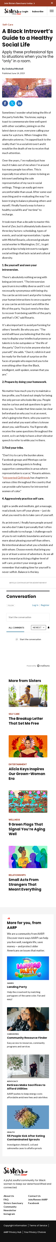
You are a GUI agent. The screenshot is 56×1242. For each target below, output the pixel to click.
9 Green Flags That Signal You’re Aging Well (27, 829)
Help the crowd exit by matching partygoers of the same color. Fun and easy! (26, 995)
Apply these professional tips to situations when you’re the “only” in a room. (27, 56)
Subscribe (37, 11)
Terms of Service (38, 1225)
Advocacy (12, 1081)
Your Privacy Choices (35, 1232)
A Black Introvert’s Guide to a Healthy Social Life (27, 38)
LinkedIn (19, 103)
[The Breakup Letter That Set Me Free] (28, 696)
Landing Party (17, 987)
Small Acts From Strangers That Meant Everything (25, 884)
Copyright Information (15, 1225)
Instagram (9, 1213)
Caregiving (13, 1034)
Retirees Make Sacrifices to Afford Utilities (26, 1086)
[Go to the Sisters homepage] (7, 12)
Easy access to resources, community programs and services (26, 1044)
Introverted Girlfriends (16, 477)
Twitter (12, 103)
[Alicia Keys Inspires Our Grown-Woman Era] (28, 746)
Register (45, 605)
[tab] (16, 627)
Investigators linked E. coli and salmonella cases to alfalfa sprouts (24, 1146)
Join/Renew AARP (38, 1199)
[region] (28, 634)
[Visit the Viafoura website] (43, 665)
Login (25, 11)
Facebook (5, 103)
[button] (52, 11)
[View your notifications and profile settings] (48, 627)
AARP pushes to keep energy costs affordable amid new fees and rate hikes (27, 1095)
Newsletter (10, 1210)
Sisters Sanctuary (13, 1203)
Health (11, 1132)
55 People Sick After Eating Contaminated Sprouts (26, 1137)
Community (10, 1206)
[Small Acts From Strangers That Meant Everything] (28, 857)
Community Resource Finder (27, 1038)
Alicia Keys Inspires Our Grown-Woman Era (27, 774)
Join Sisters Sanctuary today (18, 3)
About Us (9, 1195)
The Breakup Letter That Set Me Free (26, 721)
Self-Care (8, 24)
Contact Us (34, 1195)
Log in (35, 605)
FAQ (6, 1199)
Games (10, 983)
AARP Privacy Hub (12, 1232)
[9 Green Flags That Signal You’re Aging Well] (28, 801)
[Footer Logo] (28, 1171)
